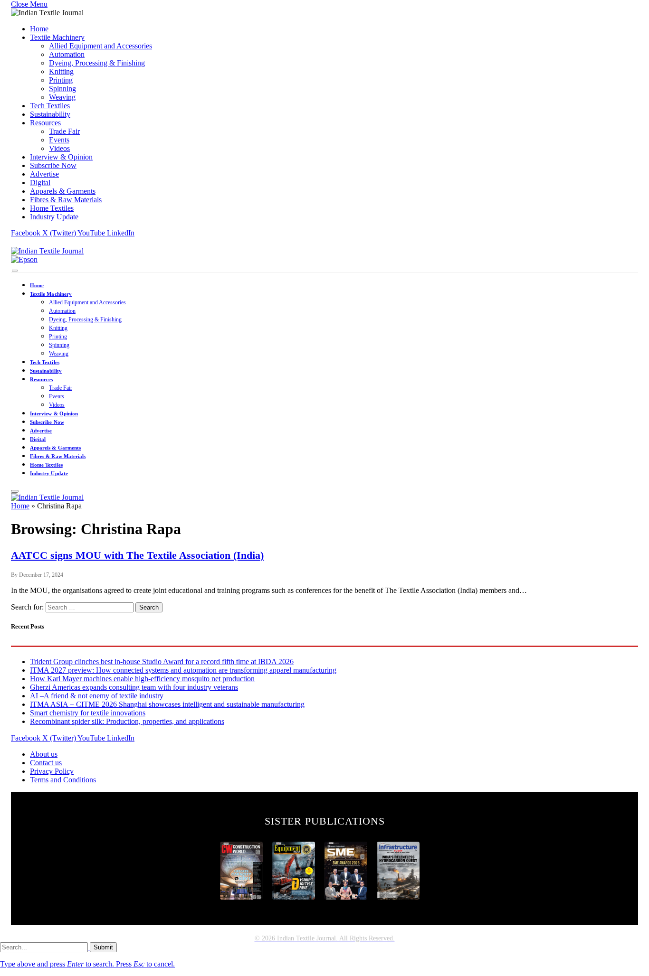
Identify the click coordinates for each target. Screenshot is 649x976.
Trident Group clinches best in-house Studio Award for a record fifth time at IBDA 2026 (162, 661)
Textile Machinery (57, 37)
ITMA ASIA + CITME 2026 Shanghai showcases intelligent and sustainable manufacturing (167, 704)
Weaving (62, 97)
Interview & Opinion (61, 157)
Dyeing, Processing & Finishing (97, 63)
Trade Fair (64, 131)
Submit (103, 947)
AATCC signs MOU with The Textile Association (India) (137, 555)
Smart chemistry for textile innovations (87, 713)
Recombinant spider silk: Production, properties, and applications (127, 721)
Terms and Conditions (63, 780)
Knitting (61, 71)
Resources (45, 123)
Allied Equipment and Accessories (100, 46)
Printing (61, 80)
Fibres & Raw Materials (66, 200)
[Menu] (15, 271)
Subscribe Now (53, 165)
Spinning (62, 88)
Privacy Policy (52, 771)
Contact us (46, 763)
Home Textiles (52, 208)
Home (39, 29)
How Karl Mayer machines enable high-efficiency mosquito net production (142, 679)
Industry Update (54, 217)
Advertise (44, 174)
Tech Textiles (50, 106)
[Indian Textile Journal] (47, 251)
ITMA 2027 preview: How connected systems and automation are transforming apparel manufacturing (183, 670)
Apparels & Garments (62, 191)
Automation (67, 54)
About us (43, 754)
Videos (59, 148)
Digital (40, 182)
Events (59, 140)
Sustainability (50, 114)
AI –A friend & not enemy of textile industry (96, 696)
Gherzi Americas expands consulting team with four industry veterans (134, 687)
